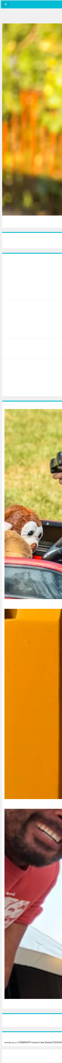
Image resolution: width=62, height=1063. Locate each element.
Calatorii (24, 1042)
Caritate (35, 1042)
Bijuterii (15, 1043)
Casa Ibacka (45, 1042)
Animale (7, 1042)
